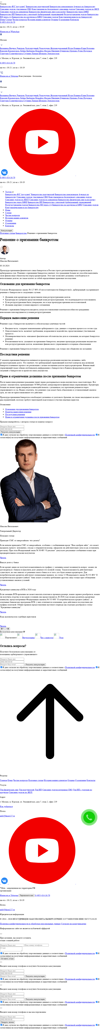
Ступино (27, 53)
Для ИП (38, 789)
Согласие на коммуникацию (73, 923)
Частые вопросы (19, 19)
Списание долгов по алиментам (14, 11)
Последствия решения (15, 414)
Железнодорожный (59, 48)
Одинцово (65, 51)
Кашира (77, 48)
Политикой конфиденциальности (80, 435)
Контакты (74, 19)
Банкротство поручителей (37, 6)
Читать (3, 557)
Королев (4, 51)
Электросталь (53, 53)
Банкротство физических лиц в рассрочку (47, 11)
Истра (71, 48)
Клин (84, 48)
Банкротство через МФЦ (78, 11)
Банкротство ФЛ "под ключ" (12, 6)
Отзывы (54, 19)
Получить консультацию (10, 432)
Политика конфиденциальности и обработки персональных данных (30, 923)
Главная (3, 780)
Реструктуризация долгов (75, 14)
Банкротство (21, 233)
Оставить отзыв (7, 959)
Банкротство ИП (7, 14)
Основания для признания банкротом (22, 409)
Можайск (39, 51)
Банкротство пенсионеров (61, 6)
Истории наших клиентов (39, 19)
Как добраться (6, 806)
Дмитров (21, 48)
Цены (2, 19)
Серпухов (4, 53)
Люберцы (30, 51)
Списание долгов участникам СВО (15, 9)
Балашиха (4, 48)
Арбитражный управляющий (50, 14)
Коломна (90, 48)
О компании (64, 19)
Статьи (9, 19)
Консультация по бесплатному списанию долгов (53, 9)
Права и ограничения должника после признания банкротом (32, 417)
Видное (13, 48)
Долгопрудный (32, 48)
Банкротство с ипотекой (26, 14)
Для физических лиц (9, 789)
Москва (47, 51)
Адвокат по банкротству (84, 6)
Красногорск (14, 51)
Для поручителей (26, 789)
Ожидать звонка (7, 1022)
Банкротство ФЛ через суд (40, 205)
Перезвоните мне (26, 895)
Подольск (87, 51)
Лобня (23, 51)
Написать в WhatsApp (9, 31)
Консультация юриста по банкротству (75, 17)
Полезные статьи (7, 233)
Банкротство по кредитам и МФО (27, 17)
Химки (35, 53)
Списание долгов (50, 17)
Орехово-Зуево (76, 51)
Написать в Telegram (9, 76)
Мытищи (55, 51)
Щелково (43, 53)
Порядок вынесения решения (18, 412)
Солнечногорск (16, 53)
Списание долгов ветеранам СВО (57, 789)
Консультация (6, 231)
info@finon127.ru (7, 816)
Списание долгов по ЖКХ (87, 9)
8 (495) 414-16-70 (7, 22)
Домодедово (44, 48)
